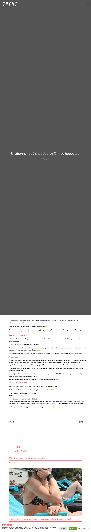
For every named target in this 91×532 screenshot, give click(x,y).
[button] (88, 4)
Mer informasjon (83, 528)
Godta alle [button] (73, 528)
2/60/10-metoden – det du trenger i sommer (27, 458)
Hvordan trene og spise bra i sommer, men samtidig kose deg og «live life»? (40, 519)
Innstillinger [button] (63, 528)
